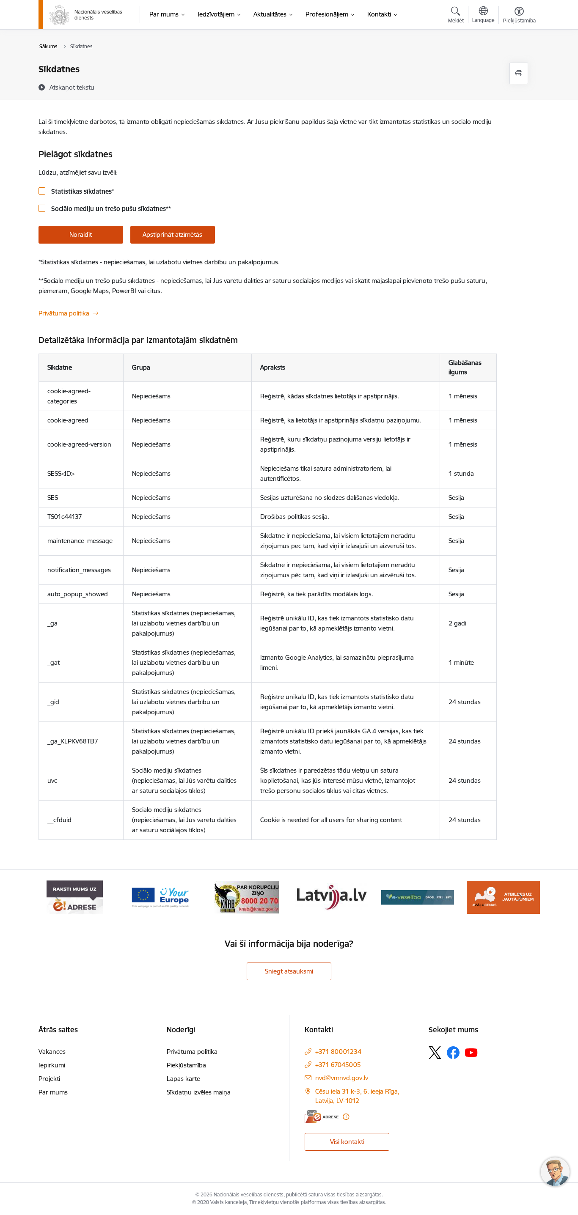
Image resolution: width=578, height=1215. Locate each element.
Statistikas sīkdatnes (82, 191)
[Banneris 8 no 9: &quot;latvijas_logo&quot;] (331, 897)
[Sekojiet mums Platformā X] (435, 1052)
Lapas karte (183, 1079)
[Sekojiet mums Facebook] (453, 1052)
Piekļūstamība (186, 1065)
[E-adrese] (322, 1117)
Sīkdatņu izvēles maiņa (199, 1092)
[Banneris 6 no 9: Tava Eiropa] (160, 897)
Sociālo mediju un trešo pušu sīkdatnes (110, 209)
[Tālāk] (520, 897)
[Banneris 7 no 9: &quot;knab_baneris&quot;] (246, 897)
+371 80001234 (338, 1052)
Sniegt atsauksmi (289, 971)
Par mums (53, 1092)
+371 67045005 (338, 1065)
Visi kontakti (347, 1142)
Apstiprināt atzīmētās (172, 234)
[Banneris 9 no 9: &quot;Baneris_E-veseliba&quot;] (417, 897)
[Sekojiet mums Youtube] (471, 1052)
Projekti (49, 1079)
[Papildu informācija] (346, 1117)
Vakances (52, 1052)
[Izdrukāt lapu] (519, 73)
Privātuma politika (64, 313)
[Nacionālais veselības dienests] (85, 15)
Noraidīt (80, 234)
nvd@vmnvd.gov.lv (341, 1078)
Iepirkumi (52, 1065)
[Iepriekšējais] (58, 897)
